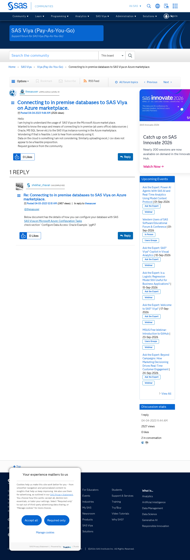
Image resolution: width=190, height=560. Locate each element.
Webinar (149, 212)
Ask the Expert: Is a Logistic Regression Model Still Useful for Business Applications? (156, 278)
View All (166, 393)
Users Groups (151, 240)
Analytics (81, 16)
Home (12, 67)
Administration (125, 16)
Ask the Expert (151, 206)
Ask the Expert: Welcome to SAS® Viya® (156, 306)
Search (149, 6)
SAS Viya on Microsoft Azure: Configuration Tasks (53, 221)
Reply (127, 157)
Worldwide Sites (157, 6)
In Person (149, 234)
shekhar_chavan (41, 185)
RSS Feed (94, 81)
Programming (58, 16)
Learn (38, 16)
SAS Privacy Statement (61, 494)
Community (19, 16)
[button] (14, 103)
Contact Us (166, 6)
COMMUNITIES (44, 6)
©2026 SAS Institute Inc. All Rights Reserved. (111, 548)
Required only (56, 520)
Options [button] (22, 81)
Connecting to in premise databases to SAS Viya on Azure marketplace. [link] (109, 67)
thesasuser (31, 91)
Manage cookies (45, 532)
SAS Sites (175, 6)
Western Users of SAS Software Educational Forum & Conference (155, 223)
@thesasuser (31, 209)
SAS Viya (101, 16)
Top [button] (18, 466)
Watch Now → (153, 166)
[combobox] (72, 55)
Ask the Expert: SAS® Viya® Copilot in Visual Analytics (155, 251)
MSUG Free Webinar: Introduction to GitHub (155, 331)
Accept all (31, 520)
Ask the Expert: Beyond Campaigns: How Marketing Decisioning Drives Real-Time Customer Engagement (155, 362)
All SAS (133, 6)
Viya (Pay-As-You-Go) (50, 67)
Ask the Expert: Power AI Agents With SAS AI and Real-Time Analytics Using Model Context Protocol (156, 195)
